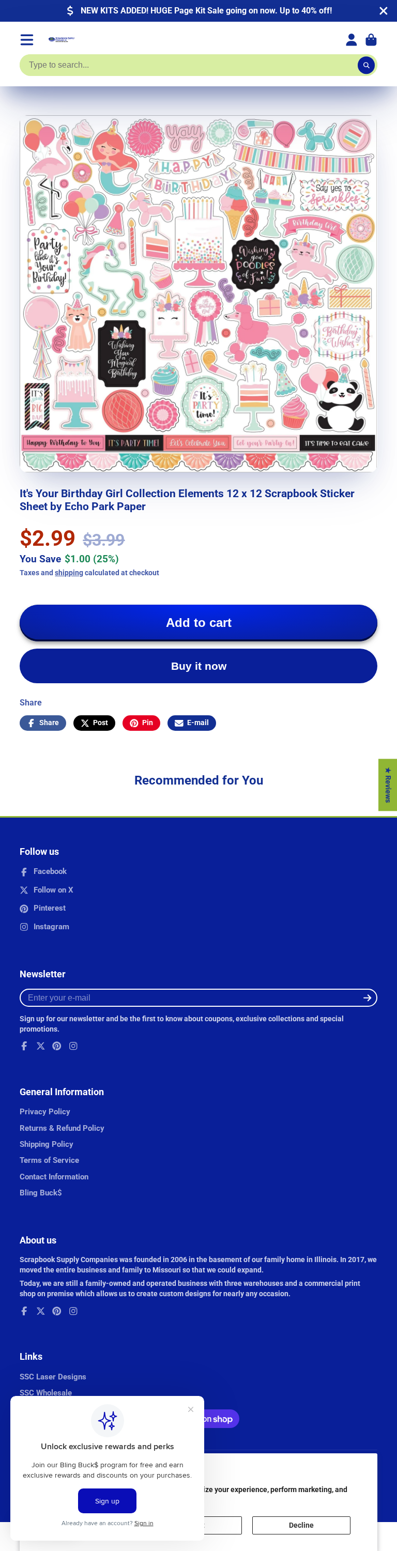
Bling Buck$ (41, 1192)
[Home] (61, 39)
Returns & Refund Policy (62, 1128)
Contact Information (54, 1176)
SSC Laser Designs (53, 1376)
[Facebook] (24, 1046)
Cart (371, 40)
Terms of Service (49, 1160)
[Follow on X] (40, 1046)
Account (351, 40)
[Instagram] (73, 1046)
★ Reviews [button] (388, 785)
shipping (69, 573)
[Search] (366, 65)
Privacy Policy (45, 1111)
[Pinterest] (57, 1046)
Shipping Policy (46, 1144)
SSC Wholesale (46, 1393)
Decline (301, 1525)
